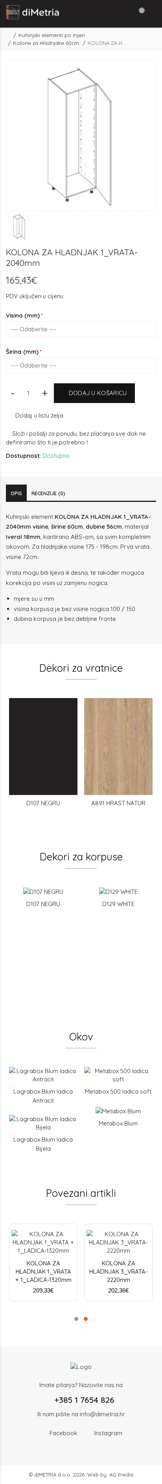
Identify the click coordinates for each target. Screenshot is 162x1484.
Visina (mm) (23, 315)
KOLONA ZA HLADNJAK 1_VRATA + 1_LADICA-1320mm (43, 1271)
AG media (121, 1474)
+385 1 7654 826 (84, 1400)
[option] (19, 226)
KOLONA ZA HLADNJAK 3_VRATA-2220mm (118, 1271)
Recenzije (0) (48, 493)
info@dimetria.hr (102, 1414)
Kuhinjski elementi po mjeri (51, 35)
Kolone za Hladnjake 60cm (46, 43)
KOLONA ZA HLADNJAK (88, 516)
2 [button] (86, 1319)
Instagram (108, 1433)
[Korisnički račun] (122, 14)
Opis (16, 493)
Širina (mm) (22, 351)
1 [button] (76, 1319)
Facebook (63, 1433)
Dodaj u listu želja (39, 415)
